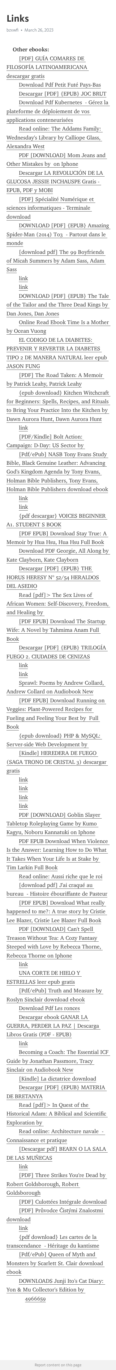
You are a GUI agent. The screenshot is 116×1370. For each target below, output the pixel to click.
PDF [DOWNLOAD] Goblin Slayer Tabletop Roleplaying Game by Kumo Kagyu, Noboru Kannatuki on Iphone (54, 823)
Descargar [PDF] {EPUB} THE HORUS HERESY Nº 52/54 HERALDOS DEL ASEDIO (53, 577)
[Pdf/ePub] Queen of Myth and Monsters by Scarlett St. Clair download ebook (55, 1263)
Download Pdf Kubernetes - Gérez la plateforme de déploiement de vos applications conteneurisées (58, 111)
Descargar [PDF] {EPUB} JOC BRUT (62, 93)
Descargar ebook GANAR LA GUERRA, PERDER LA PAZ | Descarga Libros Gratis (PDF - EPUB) (53, 1026)
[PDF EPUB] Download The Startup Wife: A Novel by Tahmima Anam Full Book (56, 630)
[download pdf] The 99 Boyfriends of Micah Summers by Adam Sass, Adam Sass (56, 261)
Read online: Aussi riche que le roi (60, 876)
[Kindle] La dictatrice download (57, 1078)
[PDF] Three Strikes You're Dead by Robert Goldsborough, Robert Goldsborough (56, 1184)
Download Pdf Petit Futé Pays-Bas (60, 84)
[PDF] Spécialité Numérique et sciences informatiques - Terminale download (50, 208)
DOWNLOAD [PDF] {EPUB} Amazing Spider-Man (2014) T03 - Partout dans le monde (58, 234)
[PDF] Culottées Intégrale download (63, 1201)
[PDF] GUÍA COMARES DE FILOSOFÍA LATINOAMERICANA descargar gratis (47, 67)
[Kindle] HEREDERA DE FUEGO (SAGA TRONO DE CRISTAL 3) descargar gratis (57, 762)
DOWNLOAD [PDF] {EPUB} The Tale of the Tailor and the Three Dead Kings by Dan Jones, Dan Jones (58, 305)
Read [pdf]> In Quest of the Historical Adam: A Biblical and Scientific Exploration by (57, 1114)
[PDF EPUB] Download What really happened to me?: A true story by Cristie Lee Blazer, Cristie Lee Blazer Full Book (56, 911)
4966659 (35, 1298)
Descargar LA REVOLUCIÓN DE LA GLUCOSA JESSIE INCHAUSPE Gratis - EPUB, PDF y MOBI (55, 181)
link (23, 278)
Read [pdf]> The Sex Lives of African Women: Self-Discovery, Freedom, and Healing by (58, 604)
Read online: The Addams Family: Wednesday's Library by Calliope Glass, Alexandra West (54, 137)
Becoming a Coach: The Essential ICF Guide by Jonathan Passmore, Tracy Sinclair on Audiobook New (58, 1061)
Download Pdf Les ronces (49, 1008)
